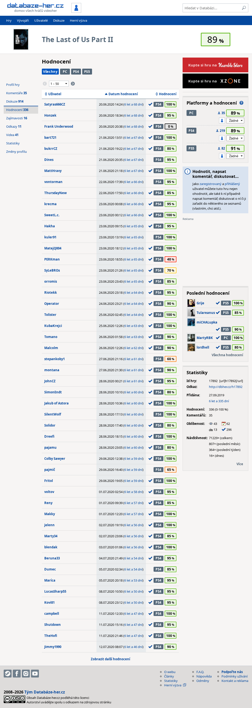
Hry (9, 20)
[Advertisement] (215, 251)
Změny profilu (16, 151)
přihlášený (232, 184)
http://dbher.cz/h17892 (225, 387)
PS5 (87, 71)
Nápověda (204, 676)
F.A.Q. (200, 672)
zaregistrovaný (210, 184)
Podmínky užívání (234, 676)
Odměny (202, 680)
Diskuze (58, 20)
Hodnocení (167, 94)
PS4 (76, 71)
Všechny (50, 71)
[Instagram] (26, 673)
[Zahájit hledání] (244, 8)
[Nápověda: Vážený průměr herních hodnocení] (241, 103)
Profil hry (13, 84)
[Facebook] (17, 673)
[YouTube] (35, 673)
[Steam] (8, 673)
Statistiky (13, 143)
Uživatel (54, 94)
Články (169, 676)
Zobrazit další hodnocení (110, 659)
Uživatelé (41, 20)
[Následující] (73, 84)
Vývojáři (23, 20)
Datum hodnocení (123, 94)
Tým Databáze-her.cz (44, 692)
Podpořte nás (232, 672)
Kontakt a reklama (234, 680)
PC (65, 71)
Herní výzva (78, 20)
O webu (169, 672)
